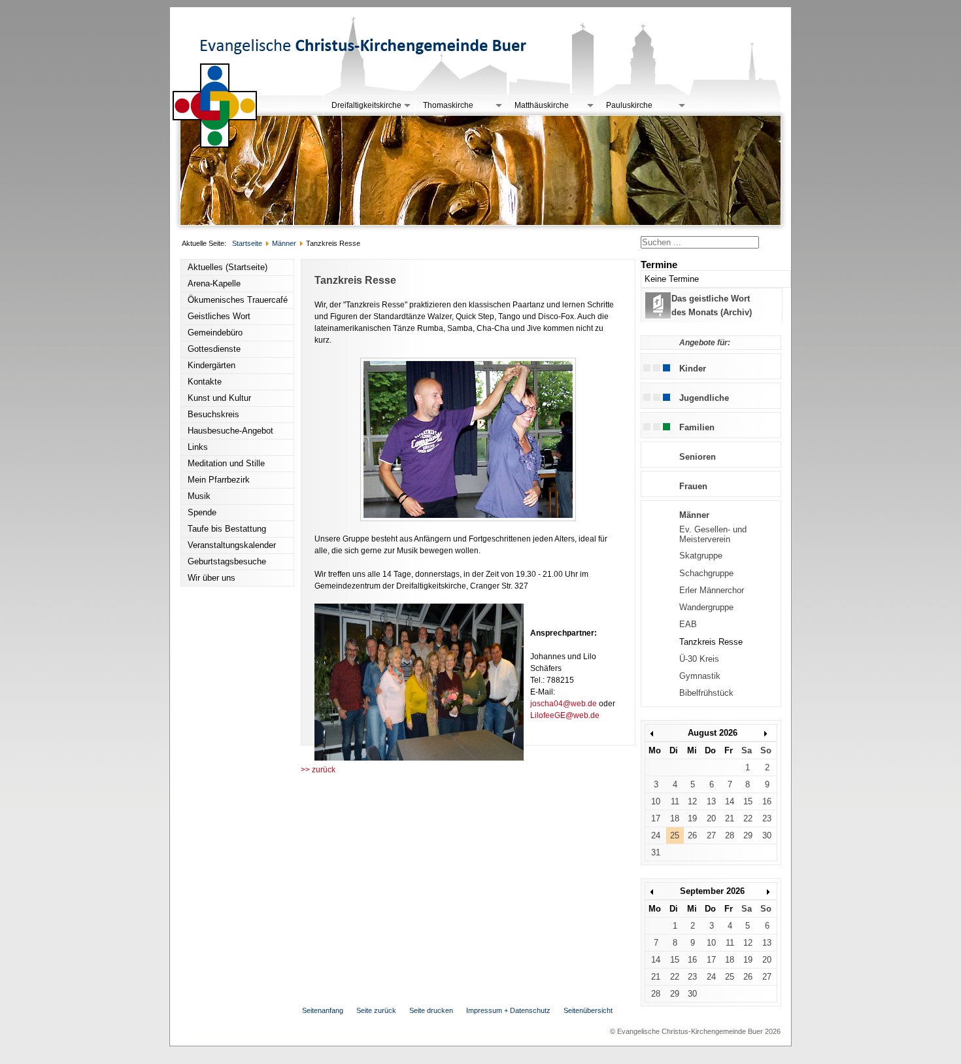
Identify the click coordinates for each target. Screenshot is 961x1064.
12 (692, 801)
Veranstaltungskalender (232, 545)
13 (711, 801)
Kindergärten (211, 365)
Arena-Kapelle (214, 283)
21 (729, 818)
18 (674, 818)
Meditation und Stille (226, 463)
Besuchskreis (213, 414)
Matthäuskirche (541, 105)
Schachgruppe (706, 573)
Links (198, 447)
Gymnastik (699, 676)
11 (675, 801)
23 (766, 818)
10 (655, 801)
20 (711, 818)
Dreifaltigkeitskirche (366, 105)
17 (655, 818)
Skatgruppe (700, 555)
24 (655, 835)
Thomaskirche (448, 105)
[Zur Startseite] (215, 145)
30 (766, 835)
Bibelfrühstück (706, 693)
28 (729, 835)
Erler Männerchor (711, 590)
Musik (199, 496)
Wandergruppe (706, 607)
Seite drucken (431, 1010)
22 (747, 818)
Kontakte (205, 381)
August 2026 (712, 733)
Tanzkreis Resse (711, 642)
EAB (688, 624)
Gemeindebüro (215, 332)
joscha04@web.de (563, 703)
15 (747, 801)
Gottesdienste (214, 349)
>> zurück (318, 769)
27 (711, 835)
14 (729, 801)
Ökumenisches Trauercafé (238, 300)
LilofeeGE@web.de (564, 715)
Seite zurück (376, 1010)
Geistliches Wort (219, 316)
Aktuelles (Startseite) (227, 267)
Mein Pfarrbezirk (219, 480)
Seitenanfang (322, 1010)
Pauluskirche (629, 105)
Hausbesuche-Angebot (230, 431)
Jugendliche (704, 398)
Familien (697, 427)
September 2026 (712, 891)
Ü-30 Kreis (699, 659)
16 (766, 801)
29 (747, 835)
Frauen (693, 486)
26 (692, 835)
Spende (202, 512)
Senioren (697, 457)
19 (692, 818)
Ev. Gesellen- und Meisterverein (713, 534)
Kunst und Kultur (219, 398)
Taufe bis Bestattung (227, 529)
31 (655, 852)
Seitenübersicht (588, 1010)
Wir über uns (211, 578)
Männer (694, 515)
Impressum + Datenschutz (508, 1010)
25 (674, 835)
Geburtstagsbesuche (227, 561)
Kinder (692, 368)
